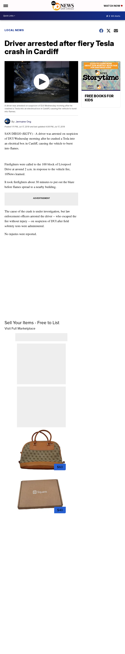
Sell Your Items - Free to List (32, 322)
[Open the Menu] (5, 5)
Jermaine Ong (23, 121)
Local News (14, 30)
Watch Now (112, 5)
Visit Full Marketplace (20, 328)
